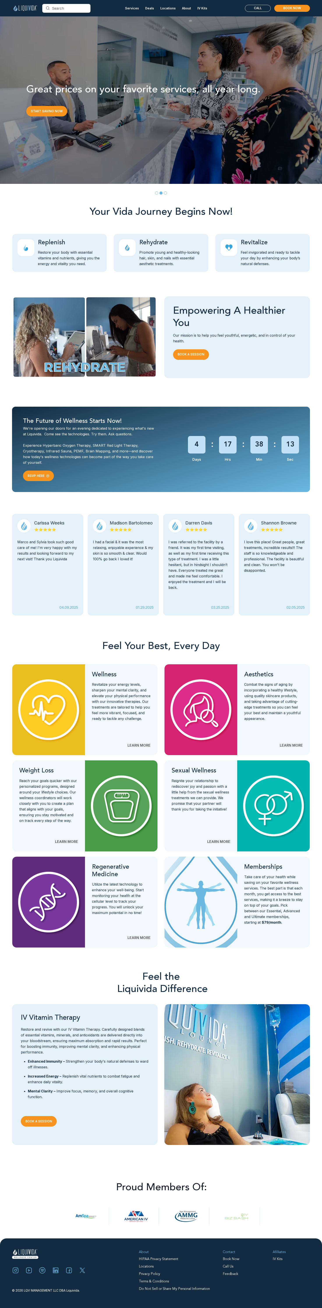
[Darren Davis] (47, 564)
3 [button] (165, 193)
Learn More (138, 745)
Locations (146, 1266)
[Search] (48, 8)
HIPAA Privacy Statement (158, 1259)
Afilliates (279, 1252)
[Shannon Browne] (123, 564)
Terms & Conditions (154, 1281)
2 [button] (161, 193)
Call (258, 8)
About (144, 1252)
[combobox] (66, 8)
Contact (229, 1252)
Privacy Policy (149, 1274)
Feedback (230, 1274)
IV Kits (202, 8)
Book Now (292, 8)
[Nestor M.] (198, 564)
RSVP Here (36, 476)
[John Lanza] (274, 564)
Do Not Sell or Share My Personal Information (174, 1289)
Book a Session (44, 114)
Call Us (228, 1266)
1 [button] (156, 193)
